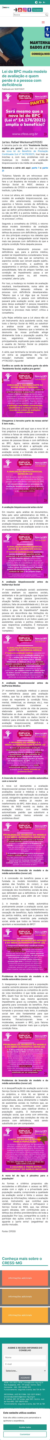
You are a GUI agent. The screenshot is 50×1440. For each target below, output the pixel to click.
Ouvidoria (37, 10)
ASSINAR (25, 1377)
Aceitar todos (25, 1427)
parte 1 (35, 167)
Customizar (25, 1434)
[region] (25, 1424)
